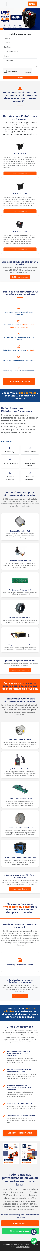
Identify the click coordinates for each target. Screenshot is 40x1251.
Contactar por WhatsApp (21, 1231)
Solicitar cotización (20, 173)
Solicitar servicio (20, 996)
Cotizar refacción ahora (19, 381)
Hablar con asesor (20, 1223)
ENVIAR (20, 77)
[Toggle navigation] (4, 4)
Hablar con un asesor (20, 277)
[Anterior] (5, 1153)
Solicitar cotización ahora (20, 1132)
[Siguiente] (34, 1153)
